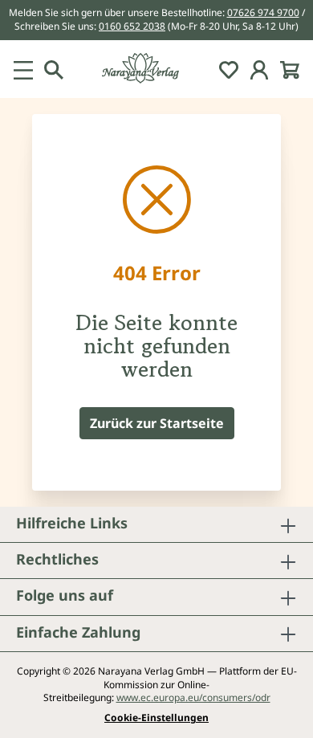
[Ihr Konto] (259, 69)
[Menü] (23, 69)
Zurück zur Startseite (157, 423)
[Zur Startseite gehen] (156, 68)
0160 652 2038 (132, 26)
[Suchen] (54, 69)
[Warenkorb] (289, 69)
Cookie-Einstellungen (156, 717)
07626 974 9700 (263, 12)
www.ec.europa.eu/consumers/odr (193, 697)
